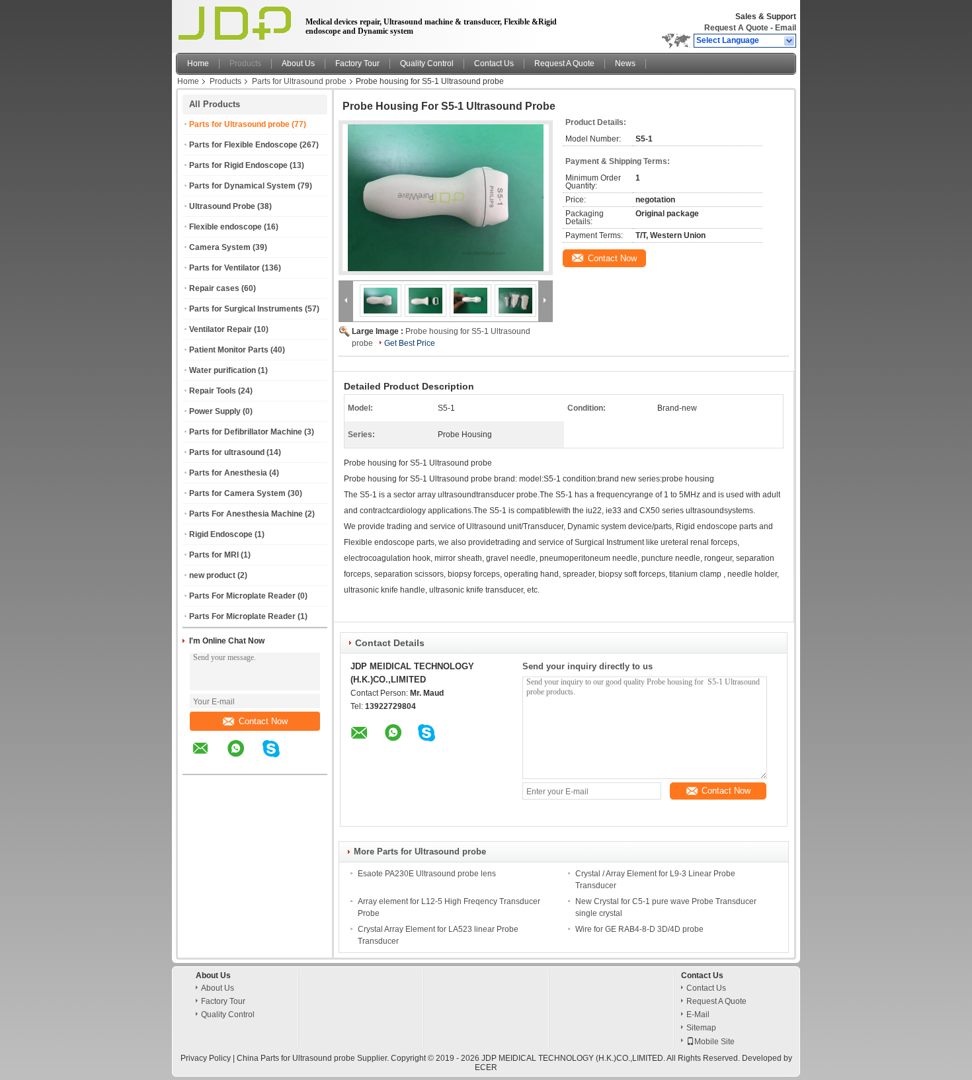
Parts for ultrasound (226, 452)
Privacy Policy (206, 1058)
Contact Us (494, 63)
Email (785, 27)
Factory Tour (357, 63)
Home (198, 63)
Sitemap (701, 1027)
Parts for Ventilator (224, 267)
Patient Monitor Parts (228, 349)
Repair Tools (212, 390)
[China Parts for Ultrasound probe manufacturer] (237, 23)
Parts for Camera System (237, 493)
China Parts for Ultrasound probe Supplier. (314, 1058)
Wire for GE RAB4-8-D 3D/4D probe (639, 929)
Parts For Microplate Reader (242, 596)
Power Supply (215, 411)
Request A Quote (736, 27)
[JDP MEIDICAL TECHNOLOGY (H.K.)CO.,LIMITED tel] (306, 762)
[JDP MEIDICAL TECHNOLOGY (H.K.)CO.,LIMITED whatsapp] (244, 758)
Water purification (222, 370)
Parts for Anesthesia (228, 473)
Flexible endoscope (225, 226)
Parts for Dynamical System (242, 185)
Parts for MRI (214, 555)
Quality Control (427, 63)
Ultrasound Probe (222, 206)
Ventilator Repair (220, 329)
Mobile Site (714, 1041)
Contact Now (263, 721)
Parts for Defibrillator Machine (245, 431)
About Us (298, 63)
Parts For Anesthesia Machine (246, 514)
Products (245, 63)
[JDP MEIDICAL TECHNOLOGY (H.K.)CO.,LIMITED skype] (279, 758)
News (625, 63)
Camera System (220, 247)
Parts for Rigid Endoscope (238, 165)
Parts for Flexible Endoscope (243, 144)
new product (212, 575)
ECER (486, 1067)
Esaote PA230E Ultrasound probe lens (427, 873)
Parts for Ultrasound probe (299, 81)
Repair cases (214, 288)
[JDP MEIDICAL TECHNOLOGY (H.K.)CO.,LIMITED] (789, 41)
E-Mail (697, 1014)
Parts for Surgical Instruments (246, 308)
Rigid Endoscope (221, 534)
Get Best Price (409, 343)
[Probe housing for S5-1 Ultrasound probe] (446, 197)
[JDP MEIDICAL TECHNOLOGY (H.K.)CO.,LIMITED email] (208, 758)
